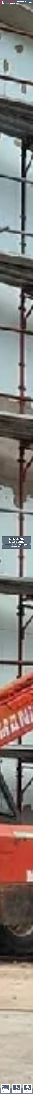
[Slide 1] (12, 5)
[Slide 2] (15, 5)
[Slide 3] (18, 5)
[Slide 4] (20, 5)
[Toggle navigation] (30, 2)
